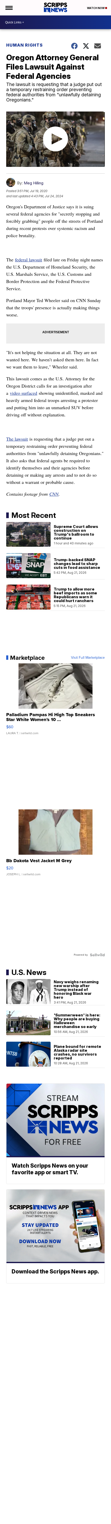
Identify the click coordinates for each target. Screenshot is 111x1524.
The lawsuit (17, 439)
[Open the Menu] (8, 7)
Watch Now (96, 8)
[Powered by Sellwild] (97, 955)
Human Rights (24, 45)
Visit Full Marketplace (88, 658)
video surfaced (23, 393)
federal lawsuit (28, 259)
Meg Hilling (33, 183)
